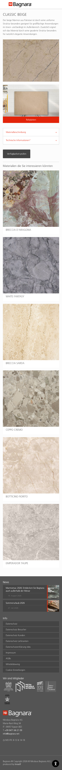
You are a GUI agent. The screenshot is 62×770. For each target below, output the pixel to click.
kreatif (18, 764)
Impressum (11, 652)
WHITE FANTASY (15, 296)
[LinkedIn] (15, 747)
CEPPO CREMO (14, 429)
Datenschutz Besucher (16, 629)
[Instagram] (10, 747)
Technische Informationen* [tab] (18, 140)
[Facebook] (4, 747)
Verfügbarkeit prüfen (16, 153)
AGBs (8, 658)
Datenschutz (11, 623)
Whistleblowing (13, 664)
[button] (25, 592)
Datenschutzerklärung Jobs (18, 646)
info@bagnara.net (11, 733)
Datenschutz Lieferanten (17, 641)
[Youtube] (21, 747)
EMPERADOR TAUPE (17, 563)
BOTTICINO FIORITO (17, 496)
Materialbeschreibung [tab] (16, 132)
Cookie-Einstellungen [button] (15, 670)
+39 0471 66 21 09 (13, 730)
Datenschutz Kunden (15, 635)
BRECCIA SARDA (15, 363)
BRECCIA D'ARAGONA (18, 229)
